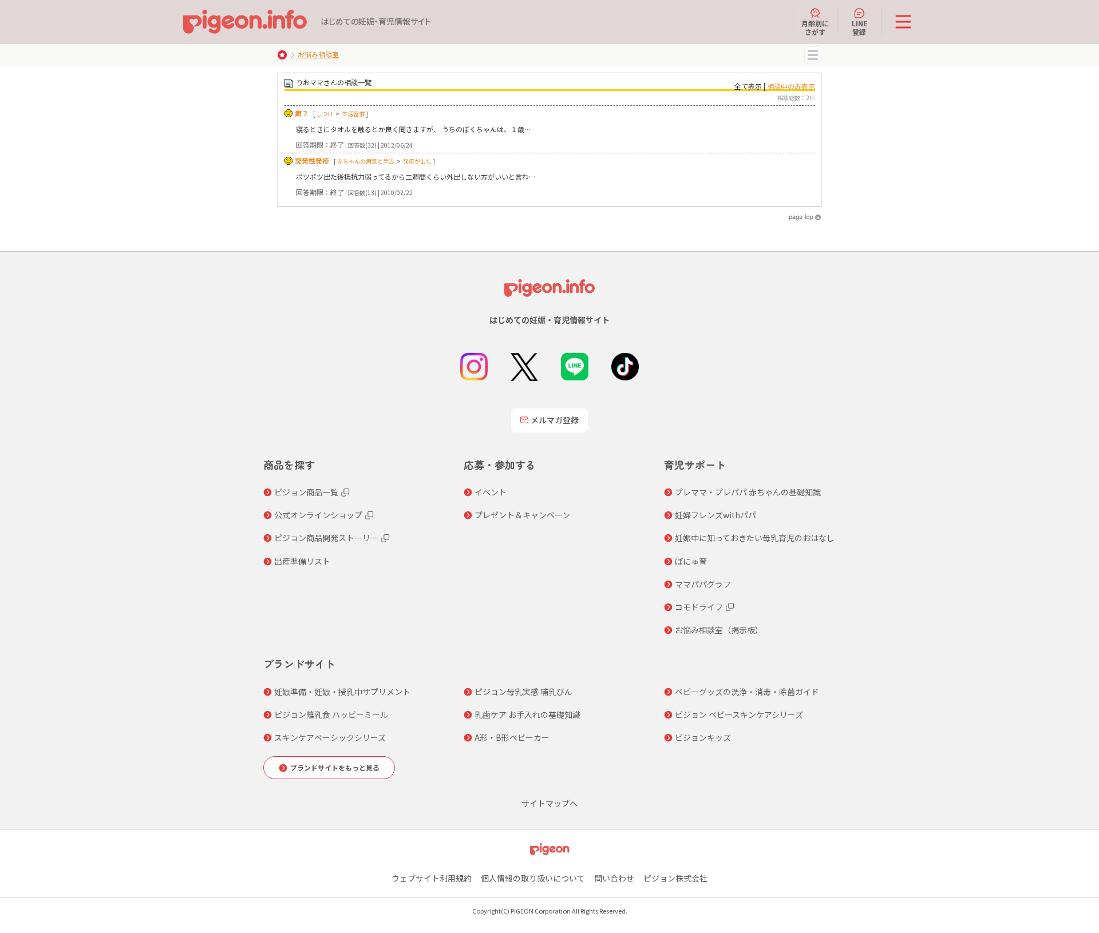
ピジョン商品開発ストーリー (326, 537)
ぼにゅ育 (691, 561)
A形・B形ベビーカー (512, 737)
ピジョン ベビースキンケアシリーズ (739, 714)
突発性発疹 (312, 160)
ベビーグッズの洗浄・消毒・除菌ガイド (747, 691)
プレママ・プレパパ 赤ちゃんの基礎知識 (748, 492)
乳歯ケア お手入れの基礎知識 (527, 714)
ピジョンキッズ (703, 737)
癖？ (302, 113)
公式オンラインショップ (318, 515)
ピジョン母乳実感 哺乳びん (523, 691)
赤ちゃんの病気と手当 (365, 161)
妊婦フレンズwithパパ (715, 515)
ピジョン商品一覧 (306, 492)
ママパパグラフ (703, 584)
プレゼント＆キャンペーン (522, 515)
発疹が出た (417, 161)
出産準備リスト (302, 561)
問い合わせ (614, 878)
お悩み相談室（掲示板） (719, 630)
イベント (491, 492)
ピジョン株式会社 (675, 878)
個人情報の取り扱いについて (533, 878)
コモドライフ (699, 607)
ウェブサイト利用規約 (432, 878)
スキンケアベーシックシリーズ (330, 737)
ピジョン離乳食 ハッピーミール (331, 714)
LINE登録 (859, 27)
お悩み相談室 (318, 54)
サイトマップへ (549, 803)
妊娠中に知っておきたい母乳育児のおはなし (755, 537)
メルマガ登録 (555, 420)
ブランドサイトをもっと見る (334, 767)
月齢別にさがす (815, 27)
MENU (812, 54)
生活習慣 (353, 113)
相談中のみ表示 (791, 86)
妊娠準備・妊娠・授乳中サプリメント (342, 691)
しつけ (325, 113)
